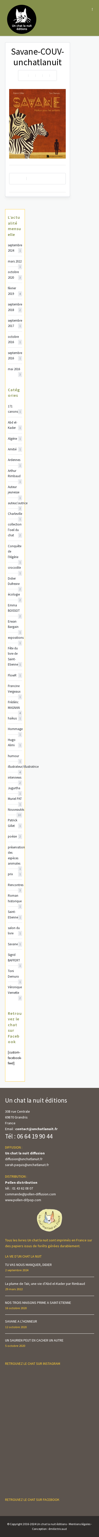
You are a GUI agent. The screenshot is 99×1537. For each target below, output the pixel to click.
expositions (15, 637)
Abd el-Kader (14, 425)
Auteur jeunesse (14, 490)
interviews (14, 777)
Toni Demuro (14, 974)
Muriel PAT (15, 799)
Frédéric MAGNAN (14, 705)
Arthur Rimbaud (14, 474)
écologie (14, 594)
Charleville (15, 514)
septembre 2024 (15, 248)
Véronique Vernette (15, 990)
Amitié (14, 449)
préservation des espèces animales (15, 855)
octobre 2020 (14, 274)
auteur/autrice (15, 503)
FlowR (14, 675)
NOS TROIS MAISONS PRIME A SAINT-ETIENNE (38, 1302)
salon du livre (14, 930)
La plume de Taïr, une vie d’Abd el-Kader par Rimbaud (45, 1283)
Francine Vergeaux (14, 689)
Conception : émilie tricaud (49, 1529)
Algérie (14, 438)
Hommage (15, 729)
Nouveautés (15, 809)
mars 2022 (15, 261)
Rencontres (15, 885)
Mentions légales (79, 1524)
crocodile (14, 567)
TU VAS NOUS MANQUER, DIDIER (28, 1264)
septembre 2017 (15, 323)
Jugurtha (14, 788)
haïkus (14, 718)
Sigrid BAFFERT (14, 958)
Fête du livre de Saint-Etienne (14, 656)
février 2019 (14, 291)
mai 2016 (14, 369)
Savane (14, 944)
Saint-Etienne (14, 914)
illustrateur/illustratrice (15, 766)
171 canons (14, 409)
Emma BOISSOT (14, 608)
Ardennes (14, 460)
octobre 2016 (14, 339)
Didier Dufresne (14, 581)
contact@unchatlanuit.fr (36, 1129)
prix (14, 874)
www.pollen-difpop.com (23, 1200)
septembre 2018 (15, 307)
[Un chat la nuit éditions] (22, 19)
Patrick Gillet (14, 823)
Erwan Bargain (14, 624)
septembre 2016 (15, 355)
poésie (14, 836)
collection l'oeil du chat (15, 529)
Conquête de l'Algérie (14, 552)
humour (14, 756)
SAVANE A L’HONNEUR (21, 1321)
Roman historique (15, 898)
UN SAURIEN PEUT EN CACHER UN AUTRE (34, 1340)
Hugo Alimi (14, 742)
